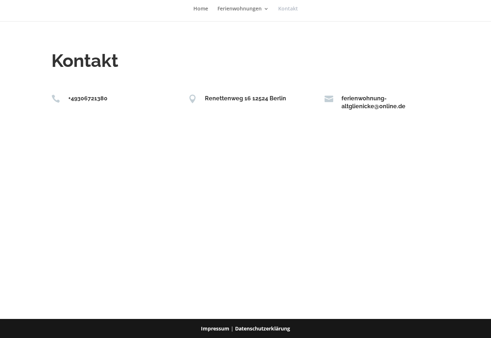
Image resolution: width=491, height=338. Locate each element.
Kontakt (288, 9)
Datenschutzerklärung (262, 328)
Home (200, 9)
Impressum (215, 328)
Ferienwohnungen (239, 9)
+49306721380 (87, 98)
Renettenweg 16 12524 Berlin (245, 98)
